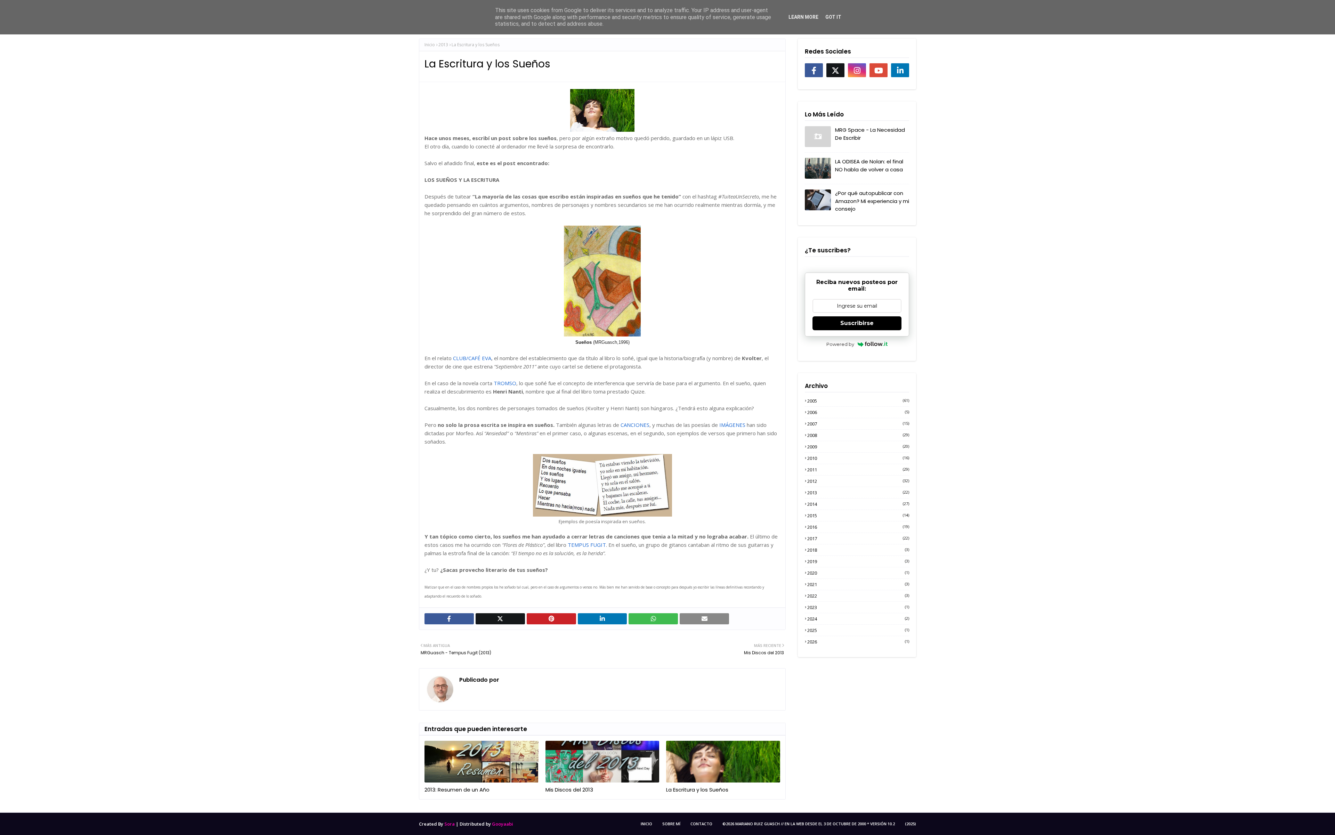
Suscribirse (857, 323)
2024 (858, 619)
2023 (858, 607)
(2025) (910, 823)
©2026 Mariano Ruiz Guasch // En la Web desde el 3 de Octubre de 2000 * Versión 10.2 (808, 823)
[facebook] (814, 70)
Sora (449, 824)
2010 (858, 458)
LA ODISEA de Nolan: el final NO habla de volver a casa (869, 165)
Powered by (840, 344)
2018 (858, 550)
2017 (858, 538)
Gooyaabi (502, 824)
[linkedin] (900, 70)
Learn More (803, 17)
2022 (858, 596)
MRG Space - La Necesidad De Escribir (870, 133)
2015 (858, 515)
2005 (858, 401)
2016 (858, 527)
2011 (858, 470)
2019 (858, 561)
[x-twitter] (835, 70)
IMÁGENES (732, 424)
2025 (858, 630)
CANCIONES (635, 424)
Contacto (701, 823)
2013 (443, 45)
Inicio (429, 45)
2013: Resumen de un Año (457, 789)
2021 (858, 584)
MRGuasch (515, 680)
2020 (858, 573)
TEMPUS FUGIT (587, 544)
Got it (833, 17)
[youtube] (878, 70)
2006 (858, 412)
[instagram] (857, 70)
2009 (858, 447)
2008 (858, 435)
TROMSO (505, 383)
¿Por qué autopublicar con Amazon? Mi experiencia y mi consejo (872, 200)
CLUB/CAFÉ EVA (472, 358)
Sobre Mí (671, 823)
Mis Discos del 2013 (569, 789)
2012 (858, 481)
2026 (858, 642)
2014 (858, 504)
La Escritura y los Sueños (697, 789)
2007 (858, 424)
